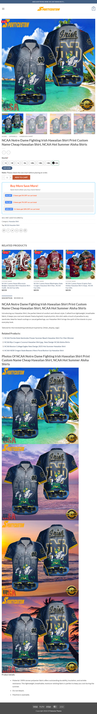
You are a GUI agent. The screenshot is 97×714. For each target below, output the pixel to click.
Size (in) (5, 158)
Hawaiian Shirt (26, 136)
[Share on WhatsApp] (4, 230)
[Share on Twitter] (12, 230)
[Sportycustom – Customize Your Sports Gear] (48, 9)
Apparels (13, 136)
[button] (3, 9)
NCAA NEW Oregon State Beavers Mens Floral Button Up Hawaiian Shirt (34, 350)
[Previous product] (8, 152)
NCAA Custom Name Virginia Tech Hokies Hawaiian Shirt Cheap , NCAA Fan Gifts (79, 285)
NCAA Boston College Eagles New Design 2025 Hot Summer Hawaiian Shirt (35, 346)
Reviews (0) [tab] (18, 298)
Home (4, 136)
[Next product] (4, 152)
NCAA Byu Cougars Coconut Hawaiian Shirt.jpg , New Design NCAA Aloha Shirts (37, 342)
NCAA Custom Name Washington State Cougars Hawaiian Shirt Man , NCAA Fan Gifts (48, 285)
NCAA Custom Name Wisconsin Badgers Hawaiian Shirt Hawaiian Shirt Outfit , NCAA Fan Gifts (16, 285)
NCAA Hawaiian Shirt (12, 225)
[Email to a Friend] (17, 230)
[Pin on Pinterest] (21, 230)
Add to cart (21, 177)
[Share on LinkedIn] (25, 230)
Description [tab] (7, 298)
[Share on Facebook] (8, 230)
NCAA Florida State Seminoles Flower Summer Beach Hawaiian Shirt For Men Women (39, 338)
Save (5, 22)
